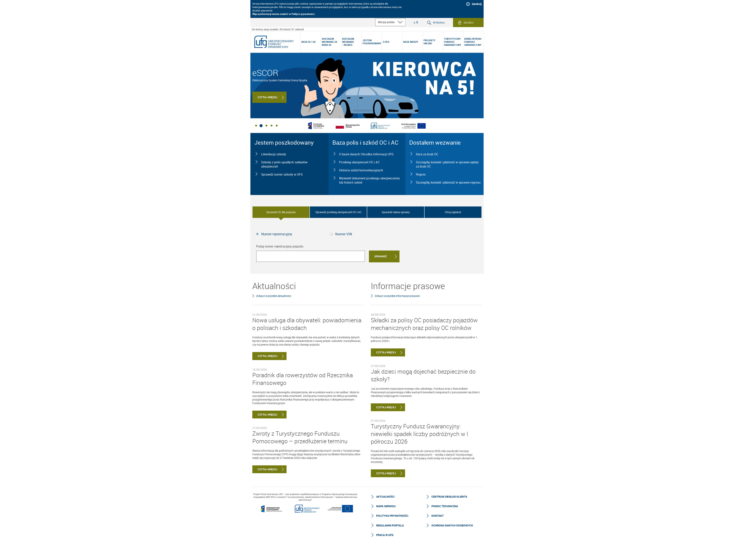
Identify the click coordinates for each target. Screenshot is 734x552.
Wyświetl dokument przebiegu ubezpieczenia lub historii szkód (369, 180)
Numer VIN (343, 234)
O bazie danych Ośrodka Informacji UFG (366, 154)
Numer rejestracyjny (276, 234)
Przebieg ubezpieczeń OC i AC (359, 162)
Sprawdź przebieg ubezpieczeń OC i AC (338, 212)
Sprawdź (380, 256)
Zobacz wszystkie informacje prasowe (397, 296)
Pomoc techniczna (444, 506)
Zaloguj (469, 22)
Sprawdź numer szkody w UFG (282, 174)
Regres (420, 174)
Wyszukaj (439, 22)
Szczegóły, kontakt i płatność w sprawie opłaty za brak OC (447, 164)
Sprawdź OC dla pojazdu (281, 212)
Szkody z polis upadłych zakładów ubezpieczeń (284, 164)
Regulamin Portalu (390, 525)
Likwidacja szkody (273, 154)
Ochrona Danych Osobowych (452, 525)
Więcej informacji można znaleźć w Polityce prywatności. (283, 14)
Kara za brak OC (427, 154)
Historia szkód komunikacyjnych (361, 170)
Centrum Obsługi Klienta (449, 496)
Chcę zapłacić (453, 212)
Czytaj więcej (267, 97)
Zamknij (477, 4)
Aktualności (385, 496)
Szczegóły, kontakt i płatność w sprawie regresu (448, 182)
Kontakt (437, 515)
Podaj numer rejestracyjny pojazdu (279, 246)
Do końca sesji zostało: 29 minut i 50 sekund (278, 29)
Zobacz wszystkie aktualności (273, 296)
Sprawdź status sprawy (396, 212)
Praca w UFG (384, 535)
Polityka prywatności (392, 515)
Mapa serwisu (386, 506)
